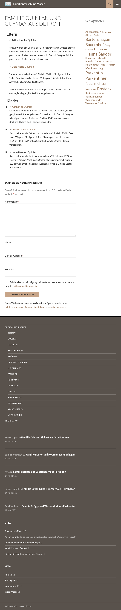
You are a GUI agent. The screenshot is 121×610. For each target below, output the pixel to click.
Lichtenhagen (15, 368)
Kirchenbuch (92, 64)
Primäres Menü (117, 4)
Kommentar (12, 201)
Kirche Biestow (12, 554)
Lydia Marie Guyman (23, 66)
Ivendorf (90, 61)
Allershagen (106, 32)
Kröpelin (12, 356)
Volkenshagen (15, 409)
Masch (112, 64)
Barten (97, 35)
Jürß (99, 61)
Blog (107, 45)
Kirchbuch (107, 61)
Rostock (104, 88)
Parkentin (94, 72)
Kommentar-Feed (13, 586)
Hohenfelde (102, 58)
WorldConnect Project (16, 548)
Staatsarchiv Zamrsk (15, 531)
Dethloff (89, 49)
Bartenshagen (97, 39)
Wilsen (103, 103)
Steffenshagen (15, 403)
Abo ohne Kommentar (26, 285)
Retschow (13, 385)
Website (9, 268)
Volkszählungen (94, 96)
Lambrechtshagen (17, 362)
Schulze (94, 93)
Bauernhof (94, 44)
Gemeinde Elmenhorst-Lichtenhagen (22, 542)
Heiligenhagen (15, 350)
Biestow (12, 333)
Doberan (100, 49)
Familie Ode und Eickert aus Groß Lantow (45, 437)
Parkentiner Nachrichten (96, 80)
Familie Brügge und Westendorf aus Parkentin (39, 471)
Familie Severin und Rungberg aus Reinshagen (48, 488)
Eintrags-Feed (11, 580)
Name (9, 242)
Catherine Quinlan (22, 106)
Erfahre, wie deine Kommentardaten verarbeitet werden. (35, 306)
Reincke (90, 89)
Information (11, 421)
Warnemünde (93, 100)
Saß (87, 93)
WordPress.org (12, 591)
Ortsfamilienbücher (15, 327)
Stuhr (101, 94)
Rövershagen (15, 397)
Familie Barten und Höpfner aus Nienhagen (50, 454)
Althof (88, 35)
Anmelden (10, 574)
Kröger (104, 64)
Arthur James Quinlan (24, 129)
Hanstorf (13, 344)
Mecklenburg (94, 68)
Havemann (90, 58)
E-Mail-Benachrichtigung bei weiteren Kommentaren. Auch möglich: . (39, 284)
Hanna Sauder (98, 54)
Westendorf (91, 103)
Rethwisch (13, 380)
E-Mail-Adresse (14, 255)
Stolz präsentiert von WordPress (18, 606)
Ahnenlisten (92, 31)
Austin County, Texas (15, 536)
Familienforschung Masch (29, 4)
